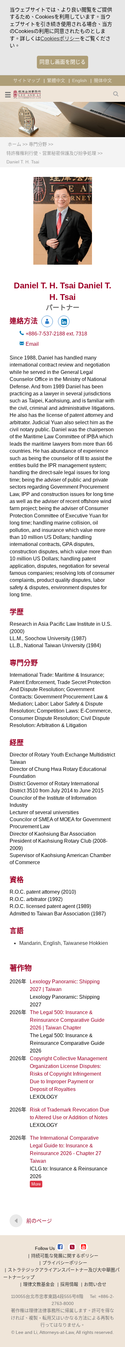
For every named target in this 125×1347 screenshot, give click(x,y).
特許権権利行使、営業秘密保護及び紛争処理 (51, 153)
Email (32, 344)
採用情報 (69, 1284)
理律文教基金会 (38, 1284)
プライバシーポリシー (64, 1262)
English (79, 80)
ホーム (14, 144)
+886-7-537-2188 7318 (56, 333)
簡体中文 (103, 80)
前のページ (39, 1221)
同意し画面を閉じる (62, 62)
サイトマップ (26, 80)
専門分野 (38, 144)
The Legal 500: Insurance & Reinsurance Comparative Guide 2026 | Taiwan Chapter (67, 1020)
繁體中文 (56, 80)
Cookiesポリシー (60, 38)
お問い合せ (95, 1284)
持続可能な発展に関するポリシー (64, 1255)
